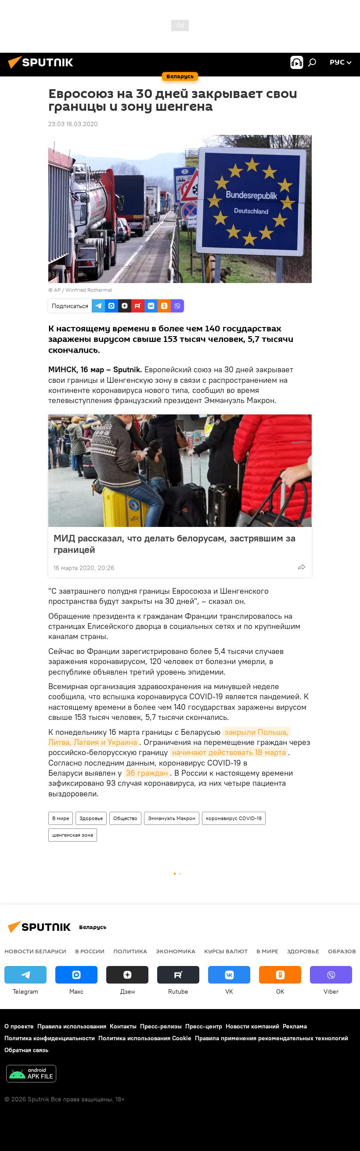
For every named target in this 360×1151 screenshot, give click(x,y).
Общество (125, 818)
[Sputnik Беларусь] (43, 70)
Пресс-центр (203, 1026)
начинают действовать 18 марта (229, 752)
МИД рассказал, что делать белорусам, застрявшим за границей (174, 543)
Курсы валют (226, 951)
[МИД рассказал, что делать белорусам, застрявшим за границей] (180, 470)
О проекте (19, 1026)
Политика (130, 951)
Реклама (295, 1026)
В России (89, 951)
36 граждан (147, 773)
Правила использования (71, 1026)
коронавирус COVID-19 (234, 818)
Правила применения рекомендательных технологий (271, 1038)
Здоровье (91, 818)
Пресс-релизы (161, 1026)
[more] (301, 567)
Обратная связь (26, 1050)
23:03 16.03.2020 (73, 124)
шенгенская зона (72, 834)
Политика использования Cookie (144, 1038)
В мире (60, 818)
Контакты (123, 1026)
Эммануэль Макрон (171, 818)
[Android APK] (31, 1075)
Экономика (175, 951)
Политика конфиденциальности (49, 1038)
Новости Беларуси (35, 951)
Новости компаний (252, 1026)
